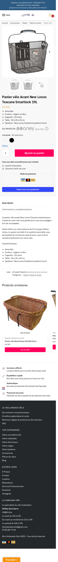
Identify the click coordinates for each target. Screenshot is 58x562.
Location (6, 479)
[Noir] (11, 140)
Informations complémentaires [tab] (17, 209)
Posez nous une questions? (28, 189)
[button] (50, 15)
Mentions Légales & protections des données (22, 420)
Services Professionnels (13, 486)
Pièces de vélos (9, 456)
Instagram (6, 493)
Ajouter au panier (34, 153)
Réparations (7, 482)
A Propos (6, 471)
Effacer (5, 145)
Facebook (6, 490)
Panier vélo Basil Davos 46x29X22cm (20, 341)
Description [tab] (7, 203)
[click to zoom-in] (28, 51)
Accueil (5, 23)
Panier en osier (17, 338)
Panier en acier (35, 23)
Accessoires (15, 23)
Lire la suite (25, 350)
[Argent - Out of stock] (5, 140)
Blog (4, 460)
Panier (25, 23)
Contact (5, 475)
